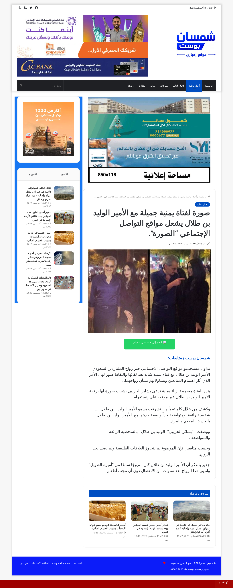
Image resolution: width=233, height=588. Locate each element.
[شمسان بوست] (196, 44)
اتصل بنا (78, 563)
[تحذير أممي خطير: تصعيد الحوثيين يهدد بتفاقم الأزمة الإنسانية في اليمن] (149, 511)
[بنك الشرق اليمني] (149, 152)
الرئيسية (209, 85)
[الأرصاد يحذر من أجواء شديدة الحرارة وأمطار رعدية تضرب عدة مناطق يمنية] (64, 258)
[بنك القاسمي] (48, 155)
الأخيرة (33, 174)
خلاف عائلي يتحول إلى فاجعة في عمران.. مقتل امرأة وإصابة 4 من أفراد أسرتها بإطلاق (193, 528)
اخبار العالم (178, 85)
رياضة (130, 85)
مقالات (142, 85)
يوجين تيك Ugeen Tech (181, 568)
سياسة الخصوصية (61, 563)
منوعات (164, 85)
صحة (152, 85)
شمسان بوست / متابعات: (189, 357)
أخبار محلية (194, 85)
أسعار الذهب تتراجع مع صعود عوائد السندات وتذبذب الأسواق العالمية (38, 236)
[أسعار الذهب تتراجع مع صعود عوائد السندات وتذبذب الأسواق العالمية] (107, 511)
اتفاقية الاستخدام (40, 563)
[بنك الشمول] (149, 126)
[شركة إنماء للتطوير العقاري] (149, 105)
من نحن (24, 563)
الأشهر (64, 174)
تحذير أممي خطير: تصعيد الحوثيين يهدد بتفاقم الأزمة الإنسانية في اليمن (150, 528)
